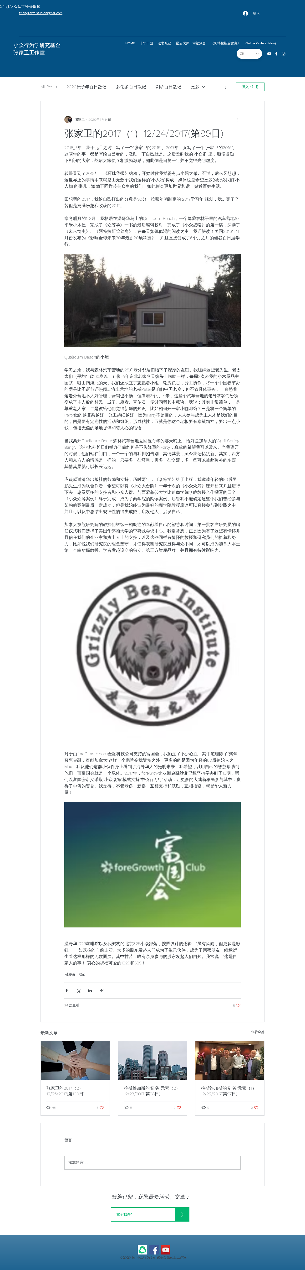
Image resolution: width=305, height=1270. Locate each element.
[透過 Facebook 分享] (66, 990)
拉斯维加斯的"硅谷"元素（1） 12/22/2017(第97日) (228, 1091)
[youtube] (269, 53)
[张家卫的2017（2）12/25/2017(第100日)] (75, 1060)
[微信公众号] (142, 1249)
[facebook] (276, 53)
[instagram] (283, 53)
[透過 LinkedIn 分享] (90, 990)
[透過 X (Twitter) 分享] (78, 990)
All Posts (49, 86)
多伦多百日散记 (131, 86)
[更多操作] (238, 119)
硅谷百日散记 (75, 974)
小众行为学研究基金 (37, 45)
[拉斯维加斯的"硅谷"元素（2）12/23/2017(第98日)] (152, 1060)
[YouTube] (165, 1249)
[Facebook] (154, 1249)
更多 (195, 86)
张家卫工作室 (29, 53)
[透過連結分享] (101, 990)
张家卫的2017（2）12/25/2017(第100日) (65, 1091)
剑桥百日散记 (168, 86)
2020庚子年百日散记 (86, 86)
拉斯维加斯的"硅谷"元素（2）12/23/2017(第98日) (152, 1091)
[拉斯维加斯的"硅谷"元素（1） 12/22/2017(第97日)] (229, 1060)
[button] (224, 87)
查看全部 (257, 1032)
